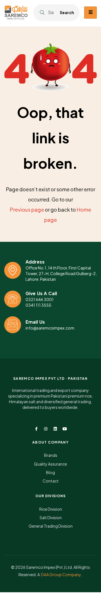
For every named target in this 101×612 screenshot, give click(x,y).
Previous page (27, 209)
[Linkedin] (55, 429)
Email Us (35, 322)
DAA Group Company (61, 574)
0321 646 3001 (40, 299)
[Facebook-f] (36, 429)
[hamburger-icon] (90, 12)
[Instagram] (46, 429)
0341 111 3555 (38, 305)
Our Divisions (50, 496)
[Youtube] (65, 429)
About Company (50, 442)
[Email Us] (12, 324)
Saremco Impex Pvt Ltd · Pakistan (50, 378)
